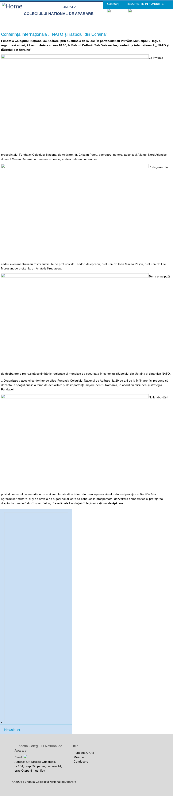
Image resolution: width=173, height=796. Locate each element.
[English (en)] (138, 11)
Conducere (81, 761)
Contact (112, 3)
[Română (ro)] (117, 11)
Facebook (122, 4)
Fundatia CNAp (84, 752)
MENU (168, 22)
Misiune (79, 757)
